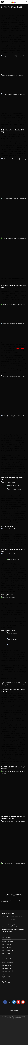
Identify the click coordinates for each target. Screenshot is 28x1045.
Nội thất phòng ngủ (20, 1016)
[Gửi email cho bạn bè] (15, 895)
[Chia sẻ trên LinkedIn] (20, 895)
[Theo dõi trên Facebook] (5, 1002)
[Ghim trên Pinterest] (18, 895)
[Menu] (2, 2)
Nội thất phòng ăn (20, 1017)
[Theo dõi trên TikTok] (10, 1002)
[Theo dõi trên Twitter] (14, 1002)
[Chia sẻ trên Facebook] (10, 895)
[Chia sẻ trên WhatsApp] (7, 895)
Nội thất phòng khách (8, 1017)
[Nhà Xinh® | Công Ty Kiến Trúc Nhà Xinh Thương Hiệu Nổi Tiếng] (14, 2)
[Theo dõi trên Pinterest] (18, 1002)
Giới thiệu (11, 1016)
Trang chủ (5, 1016)
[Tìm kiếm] (26, 1)
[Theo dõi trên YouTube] (23, 1002)
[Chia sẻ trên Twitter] (12, 895)
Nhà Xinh (22, 699)
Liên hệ (14, 1018)
